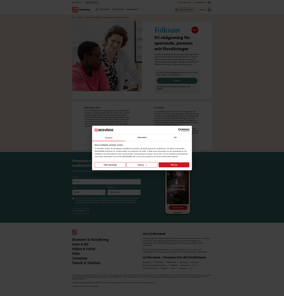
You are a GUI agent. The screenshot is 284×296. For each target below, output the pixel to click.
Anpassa (140, 165)
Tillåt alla (174, 165)
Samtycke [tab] (109, 138)
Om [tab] (175, 137)
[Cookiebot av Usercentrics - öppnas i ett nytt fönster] (179, 130)
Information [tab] (142, 137)
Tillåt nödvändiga (110, 165)
